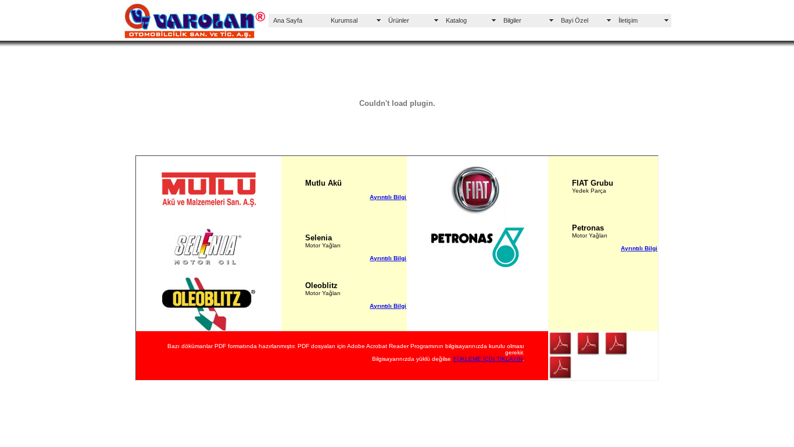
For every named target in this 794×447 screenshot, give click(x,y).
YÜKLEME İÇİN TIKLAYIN (488, 359)
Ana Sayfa (287, 20)
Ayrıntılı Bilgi (388, 197)
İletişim (628, 20)
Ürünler (398, 20)
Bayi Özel (574, 20)
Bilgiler (512, 20)
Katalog (456, 20)
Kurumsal (344, 20)
